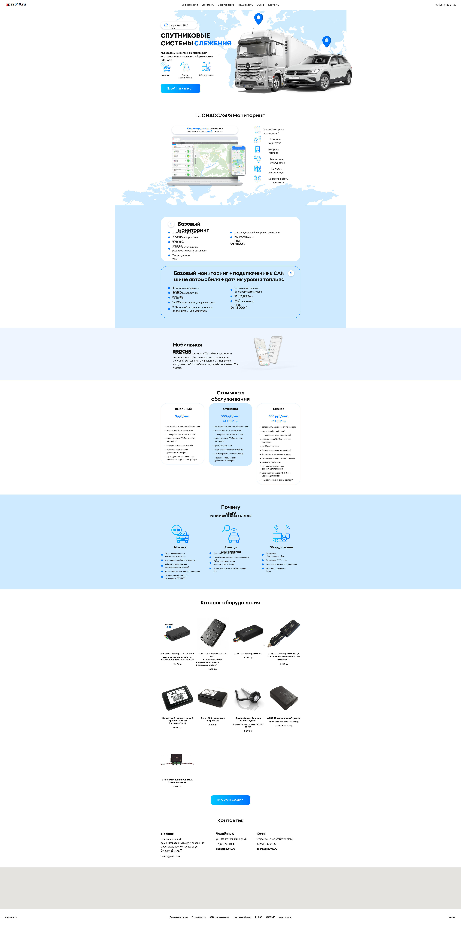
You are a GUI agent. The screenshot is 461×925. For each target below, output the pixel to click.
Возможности (190, 4)
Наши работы (245, 4)
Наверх (451, 917)
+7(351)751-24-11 (225, 843)
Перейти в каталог (180, 88)
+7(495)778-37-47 (170, 851)
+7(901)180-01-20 (266, 843)
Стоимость (207, 4)
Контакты (273, 4)
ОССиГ (260, 4)
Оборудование (226, 4)
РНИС (258, 917)
